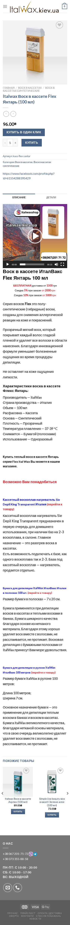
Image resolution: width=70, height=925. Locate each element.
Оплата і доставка (50, 913)
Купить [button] (18, 811)
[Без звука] (56, 264)
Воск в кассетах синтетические (29, 89)
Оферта (14, 916)
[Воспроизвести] (8, 264)
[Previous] (2, 800)
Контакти (27, 916)
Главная (9, 87)
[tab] (19, 197)
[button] (35, 236)
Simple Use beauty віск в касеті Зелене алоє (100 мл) (52, 802)
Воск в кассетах (30, 87)
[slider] (32, 264)
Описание (19, 197)
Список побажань (48, 916)
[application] (35, 236)
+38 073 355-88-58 (15, 859)
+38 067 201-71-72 (16, 853)
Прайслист (27, 913)
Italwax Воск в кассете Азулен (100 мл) (18, 800)
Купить (31, 142)
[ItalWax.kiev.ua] (34, 6)
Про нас (12, 913)
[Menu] (5, 6)
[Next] (67, 800)
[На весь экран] (62, 264)
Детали (51, 197)
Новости (35, 918)
